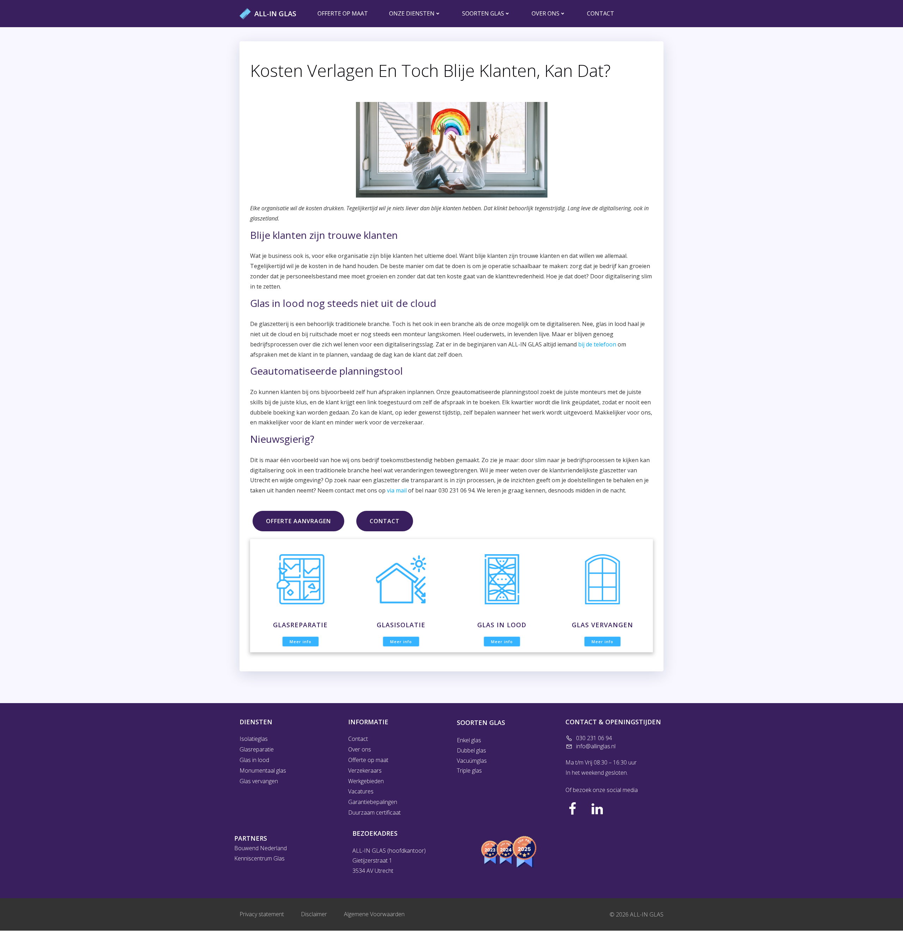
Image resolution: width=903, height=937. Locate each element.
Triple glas (469, 770)
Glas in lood (254, 760)
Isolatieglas (254, 739)
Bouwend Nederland (260, 848)
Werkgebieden (366, 781)
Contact (600, 13)
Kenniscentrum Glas (259, 858)
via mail (397, 490)
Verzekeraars (365, 770)
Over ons (545, 13)
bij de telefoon (597, 344)
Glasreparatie (257, 749)
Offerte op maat (342, 13)
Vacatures (361, 791)
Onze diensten (412, 13)
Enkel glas (469, 740)
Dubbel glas (471, 750)
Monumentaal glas (263, 770)
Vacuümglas (472, 760)
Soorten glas (483, 13)
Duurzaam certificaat (374, 812)
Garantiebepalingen (372, 802)
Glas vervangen (259, 781)
